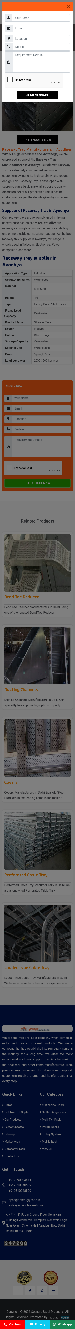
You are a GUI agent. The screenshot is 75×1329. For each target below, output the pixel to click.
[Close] (69, 6)
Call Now (14, 1324)
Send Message (37, 95)
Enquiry (39, 1324)
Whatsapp (64, 1324)
